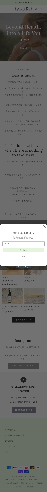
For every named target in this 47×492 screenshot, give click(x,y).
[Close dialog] (44, 226)
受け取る (23, 250)
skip (23, 256)
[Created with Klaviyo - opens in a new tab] (23, 267)
